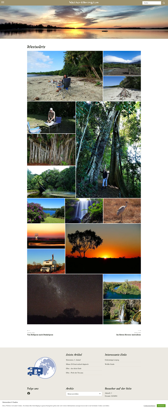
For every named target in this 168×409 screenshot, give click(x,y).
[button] (65, 76)
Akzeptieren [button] (161, 405)
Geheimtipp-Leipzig (112, 360)
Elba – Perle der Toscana (74, 372)
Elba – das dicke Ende (73, 368)
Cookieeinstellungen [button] (149, 406)
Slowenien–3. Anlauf (73, 360)
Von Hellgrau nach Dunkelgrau (40, 334)
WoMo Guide (109, 364)
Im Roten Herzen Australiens (128, 334)
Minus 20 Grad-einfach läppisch (77, 364)
